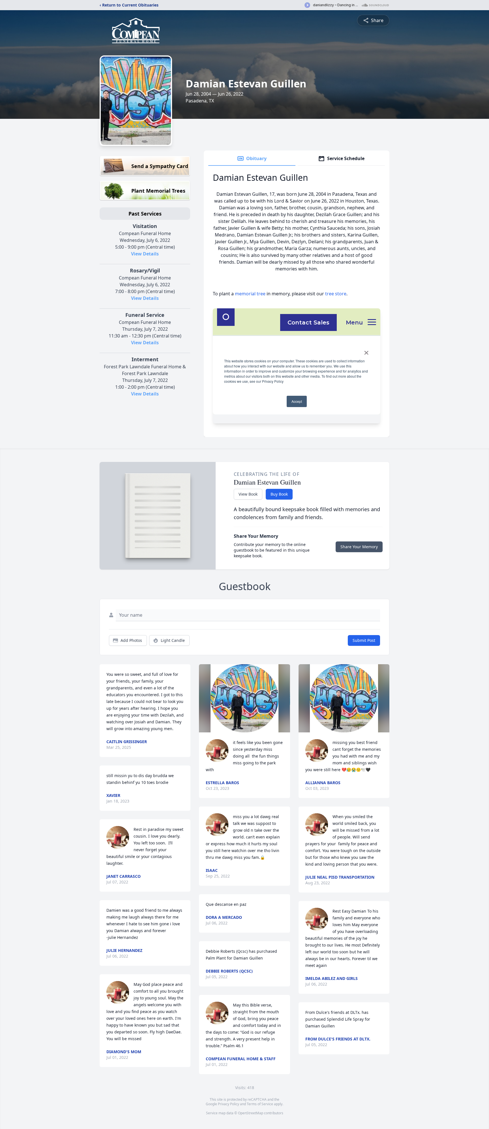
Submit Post (364, 640)
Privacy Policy (228, 1104)
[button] (245, 698)
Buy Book (279, 494)
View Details (145, 254)
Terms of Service (260, 1104)
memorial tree (250, 294)
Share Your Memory (359, 546)
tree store (335, 294)
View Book (248, 494)
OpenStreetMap (250, 1113)
